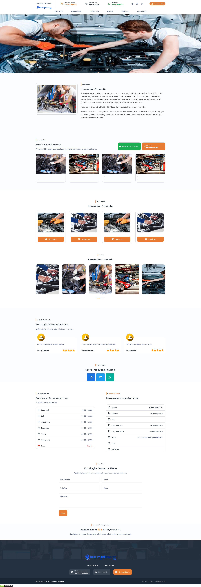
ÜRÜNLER (125, 11)
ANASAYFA (58, 11)
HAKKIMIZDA (76, 11)
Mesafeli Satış (109, 565)
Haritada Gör (94, 4)
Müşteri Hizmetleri (71, 4)
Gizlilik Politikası (92, 565)
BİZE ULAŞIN (142, 11)
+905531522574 (156, 413)
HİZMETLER (94, 11)
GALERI (110, 11)
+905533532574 (156, 431)
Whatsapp (117, 4)
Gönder (63, 513)
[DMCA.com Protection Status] (6, 585)
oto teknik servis (99, 534)
